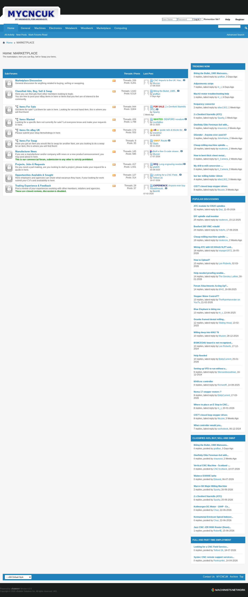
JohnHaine (222, 138)
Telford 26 (218, 550)
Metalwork (71, 28)
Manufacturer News (26, 151)
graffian (221, 77)
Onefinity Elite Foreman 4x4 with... (211, 124)
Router (164, 140)
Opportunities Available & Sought (34, 175)
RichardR (222, 385)
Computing (120, 28)
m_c (219, 87)
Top (241, 576)
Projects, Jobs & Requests (30, 164)
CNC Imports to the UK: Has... (167, 80)
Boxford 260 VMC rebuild (206, 226)
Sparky (220, 118)
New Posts (21, 34)
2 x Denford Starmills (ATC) (208, 114)
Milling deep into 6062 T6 (206, 332)
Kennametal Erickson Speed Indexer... (213, 517)
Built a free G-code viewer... (166, 151)
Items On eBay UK (29, 130)
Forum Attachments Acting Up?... (211, 286)
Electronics (55, 28)
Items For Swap (28, 140)
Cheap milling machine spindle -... (211, 145)
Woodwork (87, 28)
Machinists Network (228, 590)
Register (239, 19)
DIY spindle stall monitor (206, 216)
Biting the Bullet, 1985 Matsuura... (211, 73)
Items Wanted (27, 119)
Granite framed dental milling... (209, 319)
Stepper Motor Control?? (206, 296)
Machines (40, 28)
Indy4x (222, 230)
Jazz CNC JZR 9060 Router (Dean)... (212, 527)
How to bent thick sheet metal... (210, 155)
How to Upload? (202, 260)
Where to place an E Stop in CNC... (211, 404)
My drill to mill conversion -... (208, 166)
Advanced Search (235, 34)
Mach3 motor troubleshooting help (211, 94)
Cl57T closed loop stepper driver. (211, 186)
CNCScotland (220, 469)
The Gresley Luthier (228, 276)
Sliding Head (225, 323)
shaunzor (222, 128)
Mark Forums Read (38, 34)
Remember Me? (211, 19)
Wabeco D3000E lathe (205, 476)
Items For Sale (27, 106)
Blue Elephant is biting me (207, 309)
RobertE (218, 530)
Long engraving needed (171, 164)
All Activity (9, 34)
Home (10, 28)
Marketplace (104, 28)
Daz (221, 209)
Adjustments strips (204, 83)
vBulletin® (15, 589)
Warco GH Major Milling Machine (210, 486)
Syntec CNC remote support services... (214, 557)
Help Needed (200, 355)
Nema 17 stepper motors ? (207, 392)
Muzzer (221, 189)
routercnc (223, 148)
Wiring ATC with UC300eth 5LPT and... (213, 247)
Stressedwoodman (226, 372)
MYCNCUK (222, 576)
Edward (217, 479)
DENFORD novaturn (174, 119)
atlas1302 (222, 107)
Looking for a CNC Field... (166, 175)
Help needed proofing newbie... (209, 273)
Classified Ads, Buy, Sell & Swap (33, 91)
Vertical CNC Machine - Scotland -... (212, 465)
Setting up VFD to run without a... (210, 368)
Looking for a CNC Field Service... (211, 547)
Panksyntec (219, 560)
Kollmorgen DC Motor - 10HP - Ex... (212, 506)
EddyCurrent (225, 359)
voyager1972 (225, 250)
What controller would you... (208, 425)
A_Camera (222, 159)
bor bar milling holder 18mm (208, 176)
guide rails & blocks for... (172, 130)
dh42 (221, 289)
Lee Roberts (225, 263)
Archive (234, 576)
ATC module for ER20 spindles (209, 206)
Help (227, 19)
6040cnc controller (203, 381)
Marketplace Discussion (28, 80)
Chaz (216, 510)
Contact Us (209, 576)
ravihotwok (222, 429)
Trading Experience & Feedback (33, 185)
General (25, 28)
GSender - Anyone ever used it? (210, 135)
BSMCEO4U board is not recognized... (213, 343)
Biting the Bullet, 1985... (165, 91)
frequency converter (204, 104)
